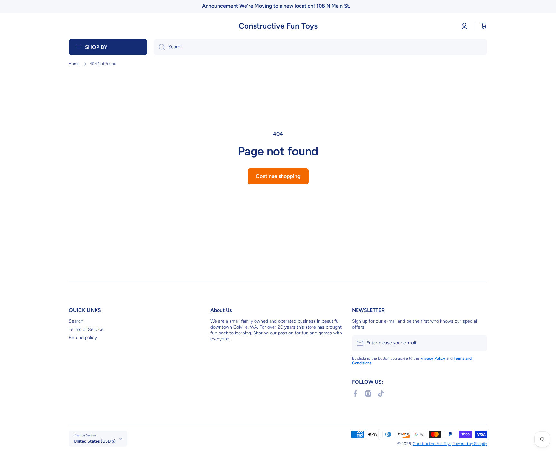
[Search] (159, 47)
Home (74, 63)
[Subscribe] (479, 343)
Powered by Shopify (469, 443)
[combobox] (320, 47)
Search (76, 321)
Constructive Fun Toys (432, 443)
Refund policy (83, 337)
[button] (484, 26)
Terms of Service (86, 329)
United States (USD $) (95, 441)
